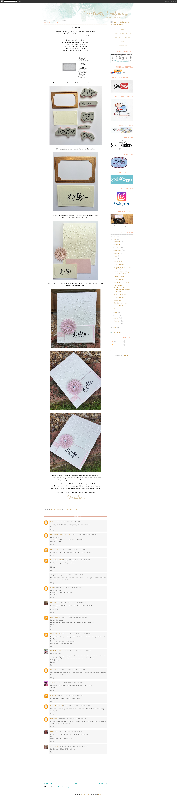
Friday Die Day (119, 264)
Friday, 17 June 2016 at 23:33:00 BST (76, 706)
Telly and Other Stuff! (122, 282)
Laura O (53, 695)
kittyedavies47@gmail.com (60, 534)
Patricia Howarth (57, 634)
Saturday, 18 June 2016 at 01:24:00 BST (73, 718)
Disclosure (123, 45)
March (116, 318)
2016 (114, 239)
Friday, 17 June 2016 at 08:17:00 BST (67, 587)
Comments (116, 345)
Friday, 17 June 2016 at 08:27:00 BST (74, 617)
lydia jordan (55, 617)
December (117, 241)
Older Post (103, 783)
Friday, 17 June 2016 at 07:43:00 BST (76, 560)
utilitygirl (54, 669)
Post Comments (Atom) (61, 787)
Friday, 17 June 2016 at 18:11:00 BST (69, 682)
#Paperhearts (122, 41)
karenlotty (54, 718)
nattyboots (54, 602)
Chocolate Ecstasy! (120, 309)
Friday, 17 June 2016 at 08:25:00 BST (72, 602)
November (117, 244)
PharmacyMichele (56, 560)
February (117, 321)
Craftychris (54, 746)
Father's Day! (119, 276)
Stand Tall (118, 300)
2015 (114, 327)
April (116, 315)
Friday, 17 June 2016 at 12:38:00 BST (77, 634)
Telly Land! (118, 261)
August (116, 253)
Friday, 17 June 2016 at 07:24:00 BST (73, 549)
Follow (113, 351)
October (117, 247)
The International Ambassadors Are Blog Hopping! (122, 289)
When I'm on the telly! (122, 33)
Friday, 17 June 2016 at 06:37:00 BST (84, 534)
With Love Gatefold (120, 294)
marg (52, 587)
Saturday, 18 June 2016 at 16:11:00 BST (69, 731)
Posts (115, 341)
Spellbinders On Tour (122, 37)
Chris (52, 522)
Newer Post (48, 783)
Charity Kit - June (120, 303)
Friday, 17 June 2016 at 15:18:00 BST (73, 669)
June (115, 259)
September (117, 250)
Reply (52, 530)
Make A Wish (118, 285)
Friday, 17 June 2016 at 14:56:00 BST (77, 651)
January (117, 324)
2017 (114, 236)
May (115, 312)
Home (75, 783)
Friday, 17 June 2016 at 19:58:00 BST (70, 695)
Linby (52, 731)
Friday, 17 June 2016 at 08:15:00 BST (71, 575)
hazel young (54, 549)
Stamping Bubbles (57, 651)
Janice (52, 682)
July (115, 256)
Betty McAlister (56, 706)
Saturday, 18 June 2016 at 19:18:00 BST (74, 746)
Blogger (125, 355)
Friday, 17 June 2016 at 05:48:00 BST (68, 522)
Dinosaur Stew (85, 794)
